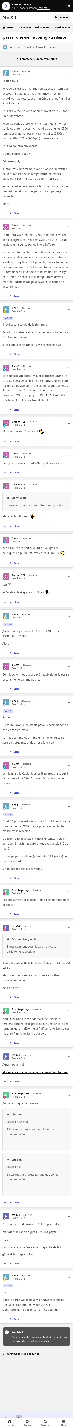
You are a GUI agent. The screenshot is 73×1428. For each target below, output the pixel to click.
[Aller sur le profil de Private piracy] (6, 892)
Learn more (7, 6)
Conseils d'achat (46, 47)
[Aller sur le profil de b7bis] (5, 47)
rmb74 (16, 926)
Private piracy (20, 890)
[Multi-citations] (4, 213)
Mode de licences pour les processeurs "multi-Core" (35, 1072)
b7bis (16, 47)
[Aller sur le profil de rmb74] (6, 928)
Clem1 (15, 225)
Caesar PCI (18, 421)
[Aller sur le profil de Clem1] (6, 227)
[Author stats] (69, 73)
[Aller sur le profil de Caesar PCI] (6, 423)
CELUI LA (46, 395)
